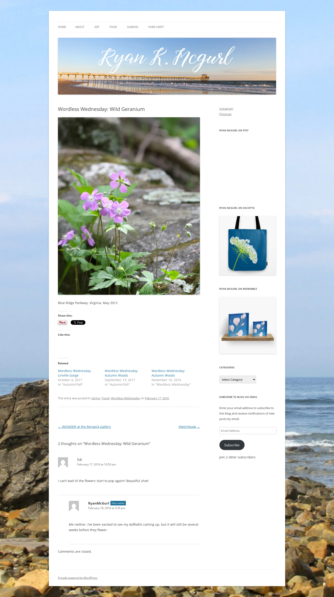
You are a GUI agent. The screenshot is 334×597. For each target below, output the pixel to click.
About (80, 27)
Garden (132, 27)
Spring (95, 398)
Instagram (226, 109)
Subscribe (231, 445)
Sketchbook (189, 427)
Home (62, 27)
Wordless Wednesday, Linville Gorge (75, 373)
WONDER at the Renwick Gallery (84, 427)
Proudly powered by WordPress (77, 578)
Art (97, 27)
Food (113, 27)
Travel (105, 398)
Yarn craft (156, 27)
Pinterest (225, 114)
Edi (79, 459)
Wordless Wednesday (125, 398)
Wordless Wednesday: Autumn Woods (121, 373)
